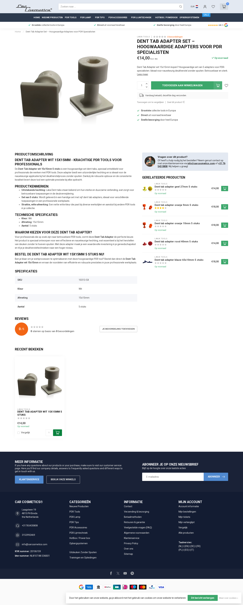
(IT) (192, 549)
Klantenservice (29, 479)
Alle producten (186, 532)
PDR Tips (99, 17)
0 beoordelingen (175, 37)
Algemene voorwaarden (136, 532)
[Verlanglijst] (213, 6)
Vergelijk (25, 432)
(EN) (186, 546)
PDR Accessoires (117, 17)
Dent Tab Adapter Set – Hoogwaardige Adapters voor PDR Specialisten (60, 31)
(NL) (181, 546)
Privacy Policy (131, 543)
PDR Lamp (85, 17)
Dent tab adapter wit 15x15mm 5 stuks (39, 413)
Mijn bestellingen (187, 511)
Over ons (128, 548)
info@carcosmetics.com (201, 163)
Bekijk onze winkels (63, 479)
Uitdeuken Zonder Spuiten (83, 552)
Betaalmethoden (133, 517)
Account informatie (189, 506)
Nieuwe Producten (52, 17)
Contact (128, 506)
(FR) (198, 546)
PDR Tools (70, 17)
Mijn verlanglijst (187, 522)
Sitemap (128, 554)
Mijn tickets (184, 517)
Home (37, 17)
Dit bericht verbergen (202, 598)
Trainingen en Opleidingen (83, 557)
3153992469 (28, 535)
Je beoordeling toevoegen (118, 329)
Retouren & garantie (134, 522)
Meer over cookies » (228, 598)
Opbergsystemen (189, 17)
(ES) (186, 549)
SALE (206, 15)
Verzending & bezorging (136, 511)
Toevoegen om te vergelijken (150, 102)
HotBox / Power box (166, 17)
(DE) (192, 546)
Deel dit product (174, 102)
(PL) (181, 549)
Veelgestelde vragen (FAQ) (138, 527)
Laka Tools (143, 37)
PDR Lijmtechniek (141, 17)
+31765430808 (30, 525)
